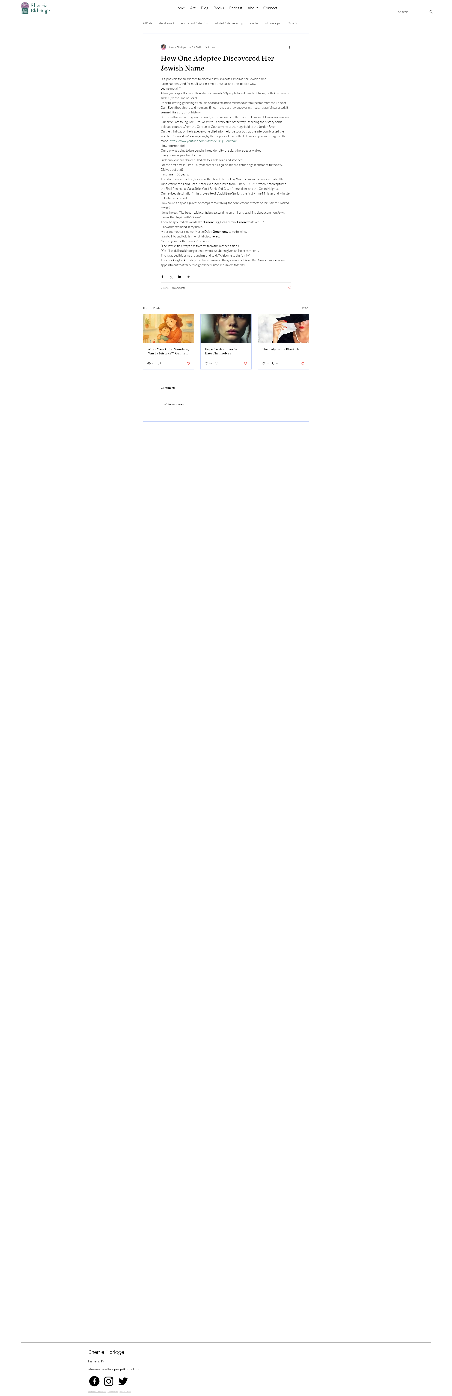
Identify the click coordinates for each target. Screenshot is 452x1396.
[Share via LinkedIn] (179, 276)
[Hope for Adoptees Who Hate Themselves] (226, 328)
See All (305, 307)
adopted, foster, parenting (229, 23)
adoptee (254, 23)
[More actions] (289, 47)
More (291, 23)
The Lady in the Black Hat (281, 349)
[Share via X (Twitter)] (171, 276)
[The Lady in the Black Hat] (283, 328)
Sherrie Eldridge (106, 1352)
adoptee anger (273, 23)
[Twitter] (123, 1381)
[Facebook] (94, 1381)
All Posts (147, 23)
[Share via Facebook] (162, 276)
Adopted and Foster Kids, (194, 23)
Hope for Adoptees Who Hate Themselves (223, 351)
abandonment (166, 23)
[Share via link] (188, 276)
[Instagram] (108, 1381)
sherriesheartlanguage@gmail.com (114, 1369)
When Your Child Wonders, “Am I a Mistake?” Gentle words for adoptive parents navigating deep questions (168, 351)
